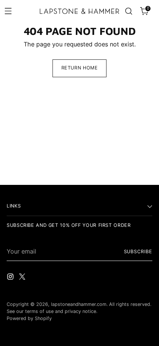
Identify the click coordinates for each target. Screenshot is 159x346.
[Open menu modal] (8, 10)
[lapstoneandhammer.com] (79, 11)
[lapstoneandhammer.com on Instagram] (11, 278)
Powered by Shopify (29, 318)
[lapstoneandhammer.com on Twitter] (22, 278)
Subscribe (138, 251)
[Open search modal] (128, 11)
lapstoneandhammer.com (78, 304)
